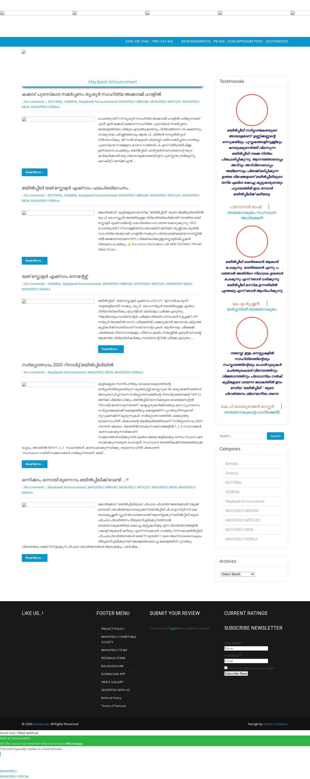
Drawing (231, 473)
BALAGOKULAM (112, 666)
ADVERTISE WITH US (115, 690)
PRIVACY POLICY (112, 629)
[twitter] (35, 42)
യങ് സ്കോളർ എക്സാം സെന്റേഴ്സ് (54, 276)
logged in (175, 628)
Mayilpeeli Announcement (98, 101)
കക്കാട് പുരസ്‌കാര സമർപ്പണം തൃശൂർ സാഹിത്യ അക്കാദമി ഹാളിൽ (91, 94)
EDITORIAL (55, 101)
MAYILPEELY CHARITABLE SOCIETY (118, 639)
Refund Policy (111, 698)
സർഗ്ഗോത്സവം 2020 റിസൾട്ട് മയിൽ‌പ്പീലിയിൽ (67, 364)
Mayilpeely (41, 724)
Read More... (34, 172)
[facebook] (26, 42)
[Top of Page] (296, 766)
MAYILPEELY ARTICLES (165, 101)
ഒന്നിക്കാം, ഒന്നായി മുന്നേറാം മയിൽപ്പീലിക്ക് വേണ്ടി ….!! (75, 479)
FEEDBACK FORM (113, 658)
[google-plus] (45, 42)
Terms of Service (113, 706)
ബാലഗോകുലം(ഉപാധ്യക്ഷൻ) (252, 412)
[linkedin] (55, 42)
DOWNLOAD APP (113, 674)
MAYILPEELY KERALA (45, 107)
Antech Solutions (276, 724)
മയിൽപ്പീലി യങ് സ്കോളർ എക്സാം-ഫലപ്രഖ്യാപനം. (75, 187)
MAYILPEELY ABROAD (134, 101)
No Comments (34, 101)
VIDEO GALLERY (112, 682)
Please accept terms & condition (251, 668)
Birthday (231, 464)
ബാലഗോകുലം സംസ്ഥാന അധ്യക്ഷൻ (252, 215)
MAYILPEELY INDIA (179, 283)
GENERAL (71, 101)
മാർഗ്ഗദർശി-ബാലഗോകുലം (252, 309)
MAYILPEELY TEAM (114, 650)
